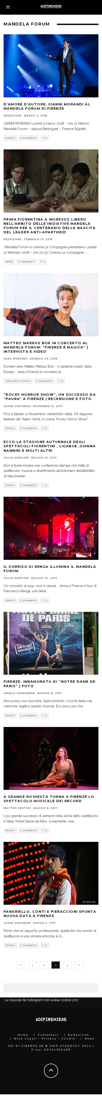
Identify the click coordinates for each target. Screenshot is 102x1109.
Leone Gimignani (17, 406)
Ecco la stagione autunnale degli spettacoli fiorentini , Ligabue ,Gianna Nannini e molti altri (50, 446)
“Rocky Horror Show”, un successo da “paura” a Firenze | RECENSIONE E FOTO (50, 396)
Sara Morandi (16, 358)
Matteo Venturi (17, 808)
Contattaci (48, 1034)
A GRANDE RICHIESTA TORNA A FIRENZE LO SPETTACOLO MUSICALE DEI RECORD (49, 799)
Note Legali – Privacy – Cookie (44, 1038)
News (9, 262)
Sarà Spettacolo (18, 381)
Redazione (13, 115)
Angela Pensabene (19, 693)
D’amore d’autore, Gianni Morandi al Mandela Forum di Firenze (47, 106)
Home (23, 1034)
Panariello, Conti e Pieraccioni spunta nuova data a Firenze (50, 913)
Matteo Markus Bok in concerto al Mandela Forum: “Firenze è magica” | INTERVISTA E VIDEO (46, 347)
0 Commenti (28, 138)
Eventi (10, 138)
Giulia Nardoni (16, 457)
